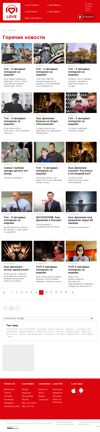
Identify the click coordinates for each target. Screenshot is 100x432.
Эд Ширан (41, 329)
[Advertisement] (18, 358)
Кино (10, 336)
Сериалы (69, 329)
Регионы (57, 396)
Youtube (8, 396)
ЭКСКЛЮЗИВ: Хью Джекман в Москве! (48, 218)
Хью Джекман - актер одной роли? (16, 268)
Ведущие (26, 393)
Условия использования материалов (89, 423)
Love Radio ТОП (82, 329)
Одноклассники (12, 406)
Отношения (49, 334)
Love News (31, 12)
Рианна (22, 334)
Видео (42, 396)
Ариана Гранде (73, 332)
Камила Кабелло (56, 329)
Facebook (9, 399)
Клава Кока (11, 332)
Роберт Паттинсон (44, 332)
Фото (41, 393)
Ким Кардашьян (35, 334)
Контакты (58, 389)
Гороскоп (43, 399)
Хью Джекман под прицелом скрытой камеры (80, 220)
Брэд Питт (86, 332)
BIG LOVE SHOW (28, 329)
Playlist (25, 399)
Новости (43, 389)
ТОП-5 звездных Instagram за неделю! (46, 270)
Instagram (9, 403)
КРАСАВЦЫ (12, 329)
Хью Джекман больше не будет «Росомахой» (47, 121)
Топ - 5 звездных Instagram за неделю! (15, 72)
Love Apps (53, 12)
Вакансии (57, 393)
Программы (27, 396)
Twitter (7, 393)
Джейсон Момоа (26, 332)
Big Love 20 (28, 406)
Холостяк (59, 332)
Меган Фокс (12, 334)
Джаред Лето (73, 334)
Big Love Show (33, 18)
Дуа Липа (61, 334)
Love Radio (53, 5)
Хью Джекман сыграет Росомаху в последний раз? (80, 171)
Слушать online (88, 17)
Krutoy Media (46, 423)
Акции (25, 389)
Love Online (31, 5)
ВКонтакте (9, 389)
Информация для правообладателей (65, 423)
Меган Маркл (87, 334)
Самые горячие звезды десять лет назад (16, 171)
